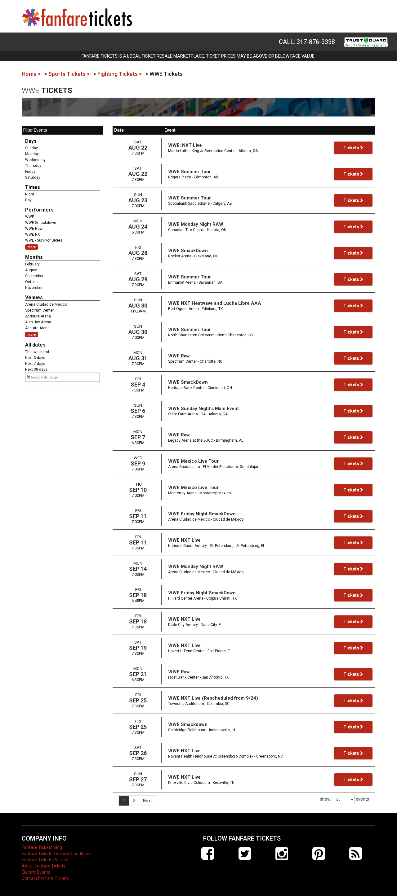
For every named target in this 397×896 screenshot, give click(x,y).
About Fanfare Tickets (43, 865)
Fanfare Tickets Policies (45, 859)
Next (147, 800)
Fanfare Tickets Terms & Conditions (56, 853)
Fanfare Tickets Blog (42, 847)
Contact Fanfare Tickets (45, 878)
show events (344, 799)
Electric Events (36, 872)
